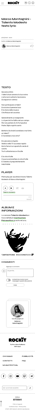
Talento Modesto (9, 192)
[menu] (2, 2)
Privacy (1, 404)
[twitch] (24, 376)
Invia (15, 285)
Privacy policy (22, 406)
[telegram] (31, 376)
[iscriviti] (30, 388)
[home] (13, 2)
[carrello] (25, 2)
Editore (16, 398)
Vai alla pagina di (17, 321)
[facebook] (3, 376)
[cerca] (29, 2)
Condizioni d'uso (13, 406)
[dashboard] (33, 2)
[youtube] (17, 376)
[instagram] (10, 376)
